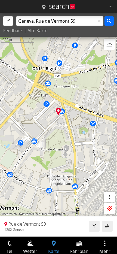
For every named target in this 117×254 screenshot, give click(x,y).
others (60, 214)
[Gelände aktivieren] (109, 44)
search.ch (10, 214)
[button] (58, 111)
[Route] (94, 226)
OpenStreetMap (44, 214)
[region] (58, 125)
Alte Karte (37, 31)
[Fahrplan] (107, 226)
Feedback (13, 31)
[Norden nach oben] (109, 57)
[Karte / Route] (43, 7)
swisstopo (25, 214)
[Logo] (62, 6)
